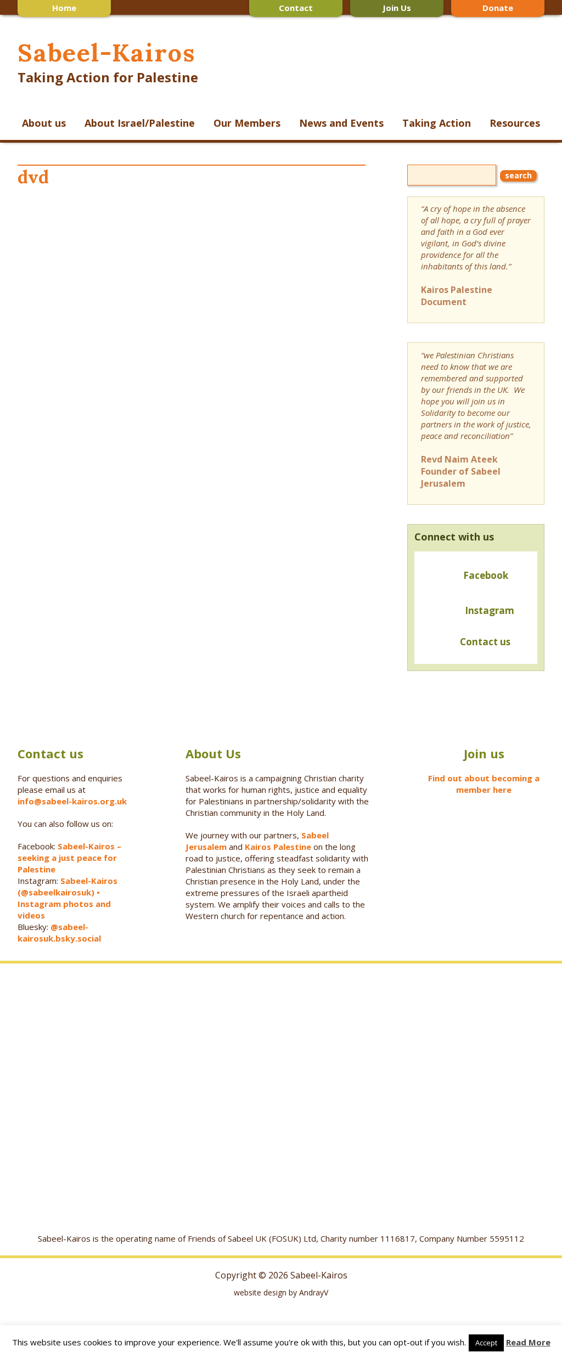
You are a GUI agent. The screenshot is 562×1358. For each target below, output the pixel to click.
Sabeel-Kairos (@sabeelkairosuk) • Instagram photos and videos (67, 898)
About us (44, 122)
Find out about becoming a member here (483, 784)
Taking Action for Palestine (108, 77)
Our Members (246, 122)
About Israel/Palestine (140, 122)
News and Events (341, 122)
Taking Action (436, 122)
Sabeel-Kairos (106, 52)
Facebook (485, 575)
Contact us (483, 641)
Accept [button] (486, 1343)
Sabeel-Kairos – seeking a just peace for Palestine (69, 858)
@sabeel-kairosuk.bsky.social (60, 932)
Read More (528, 1342)
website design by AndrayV (281, 1292)
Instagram (489, 610)
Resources (515, 122)
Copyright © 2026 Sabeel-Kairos (281, 1275)
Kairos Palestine (278, 846)
